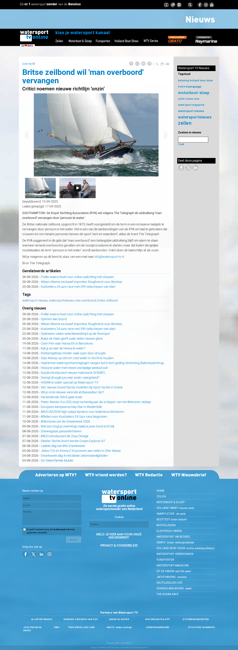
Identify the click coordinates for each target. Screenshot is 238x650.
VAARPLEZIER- (170, 514)
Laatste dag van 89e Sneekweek (63, 446)
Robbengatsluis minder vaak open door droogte (73, 353)
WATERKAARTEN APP (157, 619)
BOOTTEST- (171, 519)
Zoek (181, 144)
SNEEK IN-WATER (119, 619)
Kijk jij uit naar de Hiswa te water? (63, 348)
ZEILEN (161, 496)
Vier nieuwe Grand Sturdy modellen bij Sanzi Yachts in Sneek (82, 387)
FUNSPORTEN (165, 560)
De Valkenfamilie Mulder (57, 460)
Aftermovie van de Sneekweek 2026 (65, 421)
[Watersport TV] (119, 502)
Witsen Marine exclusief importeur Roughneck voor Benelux (81, 282)
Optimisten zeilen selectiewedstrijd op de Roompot (75, 333)
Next (165, 134)
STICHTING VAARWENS (201, 627)
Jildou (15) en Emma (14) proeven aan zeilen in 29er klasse (81, 450)
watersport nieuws (35, 300)
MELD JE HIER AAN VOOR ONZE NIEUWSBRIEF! (119, 536)
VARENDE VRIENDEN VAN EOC (80, 619)
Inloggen (93, 648)
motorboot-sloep (193, 93)
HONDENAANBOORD (157, 627)
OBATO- (175, 542)
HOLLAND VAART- (175, 508)
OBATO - (119, 627)
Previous (27, 134)
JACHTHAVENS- (171, 577)
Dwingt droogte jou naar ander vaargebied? (70, 377)
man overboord (85, 300)
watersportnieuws (61, 300)
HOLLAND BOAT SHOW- (185, 548)
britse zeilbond (107, 300)
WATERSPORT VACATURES (173, 537)
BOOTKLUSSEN (165, 525)
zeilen (184, 123)
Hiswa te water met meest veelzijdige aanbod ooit (74, 368)
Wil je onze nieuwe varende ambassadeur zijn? (72, 392)
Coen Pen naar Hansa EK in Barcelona (67, 343)
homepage (193, 86)
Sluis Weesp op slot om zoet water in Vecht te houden (77, 358)
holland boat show (201, 80)
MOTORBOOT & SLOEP (170, 502)
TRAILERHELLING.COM (81, 627)
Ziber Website (102, 648)
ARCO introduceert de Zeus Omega (64, 436)
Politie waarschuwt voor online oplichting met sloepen (77, 277)
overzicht (28, 63)
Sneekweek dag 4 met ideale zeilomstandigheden (74, 455)
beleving (183, 80)
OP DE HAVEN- (173, 571)
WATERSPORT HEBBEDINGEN (174, 554)
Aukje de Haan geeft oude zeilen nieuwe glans (72, 338)
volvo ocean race (188, 99)
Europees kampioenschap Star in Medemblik (71, 407)
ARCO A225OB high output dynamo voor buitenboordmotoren (82, 411)
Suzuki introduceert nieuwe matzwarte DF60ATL (73, 372)
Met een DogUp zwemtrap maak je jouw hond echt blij (77, 426)
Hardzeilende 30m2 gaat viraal (61, 397)
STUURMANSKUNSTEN (196, 619)
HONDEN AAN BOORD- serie (173, 588)
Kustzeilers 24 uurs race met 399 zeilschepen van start (78, 286)
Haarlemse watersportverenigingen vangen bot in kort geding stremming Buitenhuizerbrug (102, 363)
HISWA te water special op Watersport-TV (69, 382)
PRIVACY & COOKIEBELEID (119, 545)
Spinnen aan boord (54, 319)
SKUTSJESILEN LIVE (169, 583)
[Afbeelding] (96, 134)
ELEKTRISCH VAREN (169, 531)
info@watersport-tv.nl (109, 256)
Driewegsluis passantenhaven (61, 431)
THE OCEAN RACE (167, 594)
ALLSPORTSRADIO (41, 619)
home (181, 86)
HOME (160, 491)
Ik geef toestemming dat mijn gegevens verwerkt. (51, 531)
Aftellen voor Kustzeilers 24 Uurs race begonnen (74, 416)
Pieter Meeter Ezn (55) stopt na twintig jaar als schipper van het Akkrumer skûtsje (96, 402)
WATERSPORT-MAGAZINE (172, 565)
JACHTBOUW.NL (32, 627)
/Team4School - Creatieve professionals (134, 648)
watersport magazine (191, 105)
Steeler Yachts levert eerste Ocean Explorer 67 (73, 441)
